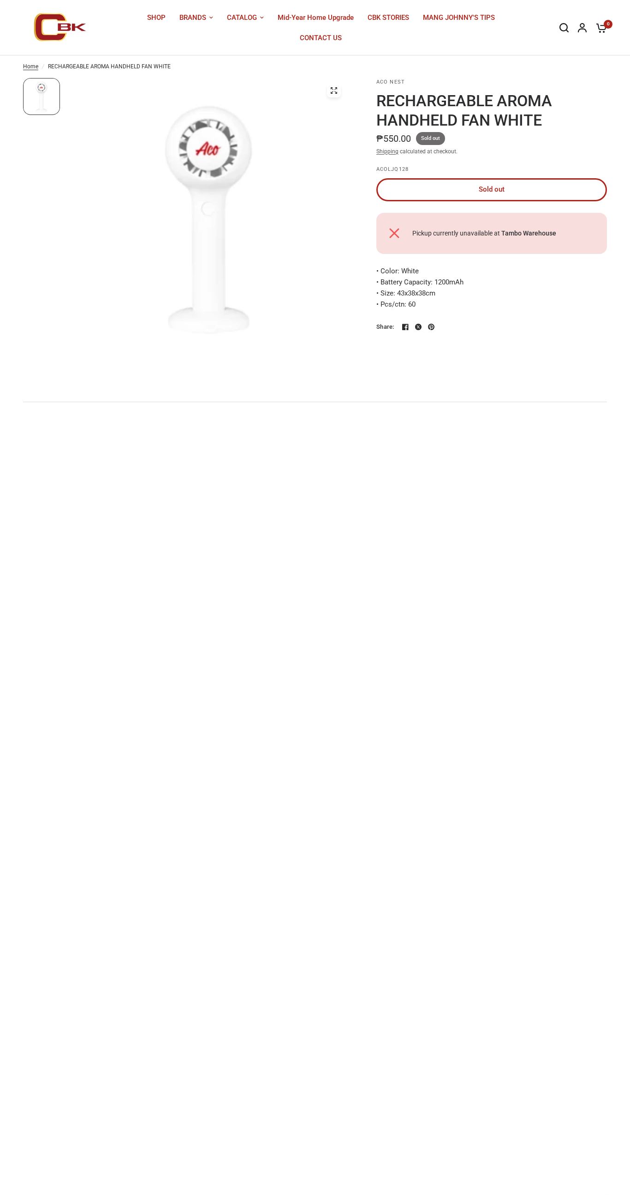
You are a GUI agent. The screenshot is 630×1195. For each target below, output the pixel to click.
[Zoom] (334, 90)
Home (30, 66)
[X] (418, 326)
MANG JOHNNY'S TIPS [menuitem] (459, 17)
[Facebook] (405, 326)
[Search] (564, 27)
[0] (599, 27)
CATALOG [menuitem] (242, 17)
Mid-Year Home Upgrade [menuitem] (316, 17)
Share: (385, 327)
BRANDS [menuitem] (192, 17)
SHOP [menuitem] (156, 17)
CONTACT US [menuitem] (321, 38)
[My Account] (582, 27)
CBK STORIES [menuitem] (388, 17)
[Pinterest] (431, 326)
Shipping (387, 151)
